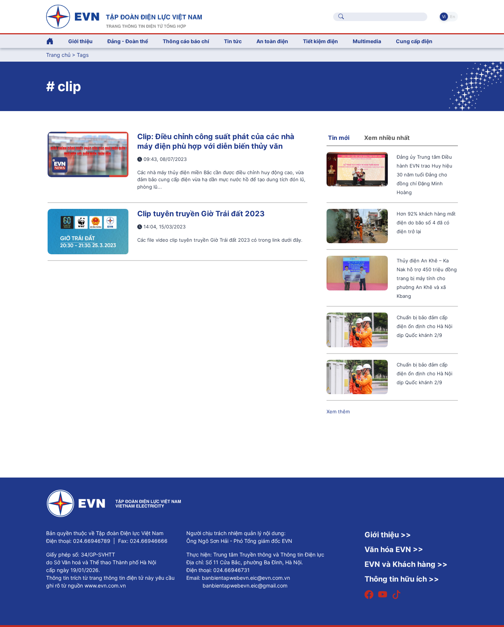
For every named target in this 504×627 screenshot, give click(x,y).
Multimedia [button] (367, 41)
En (452, 16)
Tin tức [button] (233, 41)
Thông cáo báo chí (186, 41)
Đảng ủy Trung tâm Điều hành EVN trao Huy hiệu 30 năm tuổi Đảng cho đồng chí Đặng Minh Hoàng (424, 174)
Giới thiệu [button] (80, 41)
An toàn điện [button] (272, 41)
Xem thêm (338, 411)
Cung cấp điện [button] (414, 41)
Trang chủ (58, 55)
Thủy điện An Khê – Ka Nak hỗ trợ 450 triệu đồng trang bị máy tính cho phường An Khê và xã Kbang (427, 278)
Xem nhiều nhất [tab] (387, 137)
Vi (444, 16)
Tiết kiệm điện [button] (320, 41)
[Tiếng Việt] (124, 16)
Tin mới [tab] (338, 137)
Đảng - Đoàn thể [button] (127, 41)
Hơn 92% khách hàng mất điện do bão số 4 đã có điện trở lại (426, 222)
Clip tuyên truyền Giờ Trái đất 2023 (201, 213)
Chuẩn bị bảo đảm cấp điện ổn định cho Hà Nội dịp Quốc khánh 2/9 (424, 326)
